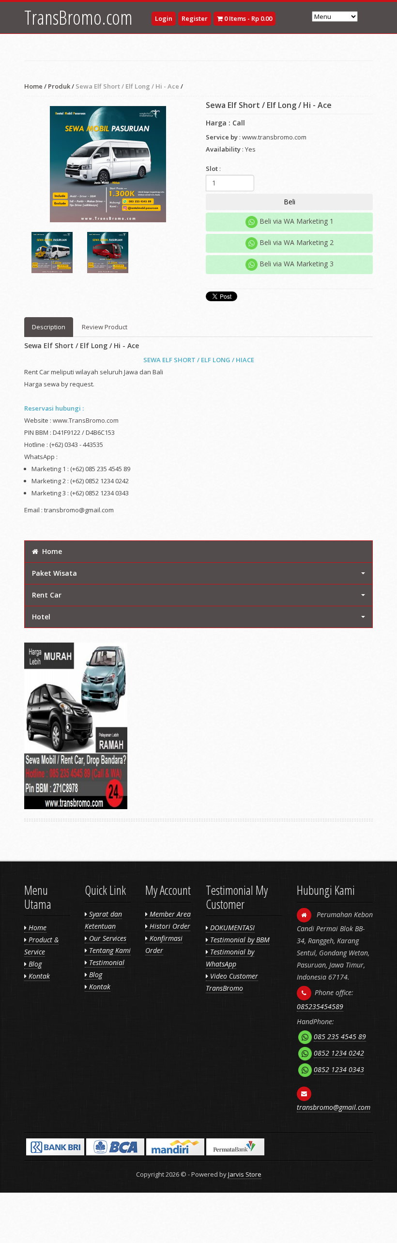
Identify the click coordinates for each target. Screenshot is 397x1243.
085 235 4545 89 (340, 1036)
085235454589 (320, 1006)
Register (195, 18)
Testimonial (105, 962)
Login (163, 18)
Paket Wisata (54, 573)
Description (48, 326)
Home (33, 86)
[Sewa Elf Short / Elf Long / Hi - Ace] (107, 164)
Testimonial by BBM (239, 939)
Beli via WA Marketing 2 (296, 242)
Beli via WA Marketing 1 (296, 221)
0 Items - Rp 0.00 (247, 18)
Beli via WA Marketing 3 (296, 263)
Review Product (104, 326)
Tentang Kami (109, 950)
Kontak (38, 976)
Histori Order (169, 926)
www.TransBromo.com (86, 420)
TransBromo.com (78, 17)
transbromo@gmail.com (333, 1107)
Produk (59, 86)
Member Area (169, 914)
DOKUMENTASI (231, 927)
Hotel (41, 616)
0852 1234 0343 (339, 1069)
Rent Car (46, 594)
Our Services (106, 938)
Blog (34, 963)
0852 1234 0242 (339, 1053)
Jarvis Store (244, 1174)
